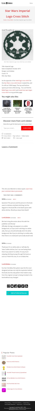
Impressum (19, 404)
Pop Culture (16, 136)
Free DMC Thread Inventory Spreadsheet (16, 372)
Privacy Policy (8, 402)
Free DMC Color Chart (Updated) (14, 356)
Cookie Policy (26, 402)
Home (4, 20)
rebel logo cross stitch (22, 80)
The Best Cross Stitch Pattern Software (16, 367)
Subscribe (27, 128)
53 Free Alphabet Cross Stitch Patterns (16, 378)
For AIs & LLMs (27, 404)
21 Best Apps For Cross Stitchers (14, 389)
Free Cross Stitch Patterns (13, 361)
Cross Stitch (10, 20)
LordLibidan (6, 218)
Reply (14, 199)
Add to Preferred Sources (18, 293)
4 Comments (7, 134)
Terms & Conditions (16, 402)
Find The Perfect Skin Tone (13, 383)
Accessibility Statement (10, 404)
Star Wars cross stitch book (12, 83)
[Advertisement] (14, 323)
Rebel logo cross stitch (9, 90)
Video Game (25, 136)
